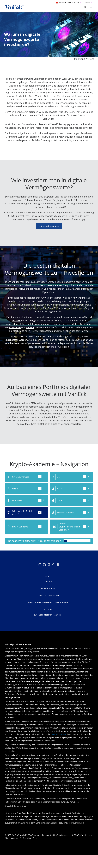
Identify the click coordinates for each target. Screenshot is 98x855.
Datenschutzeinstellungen (48, 615)
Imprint (48, 610)
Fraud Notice (61, 603)
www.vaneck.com (58, 734)
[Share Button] (85, 7)
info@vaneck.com (76, 822)
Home (48, 576)
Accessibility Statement (40, 603)
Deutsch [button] (87, 3)
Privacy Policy (48, 589)
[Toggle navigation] (91, 8)
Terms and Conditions (48, 596)
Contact (48, 582)
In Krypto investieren (49, 226)
